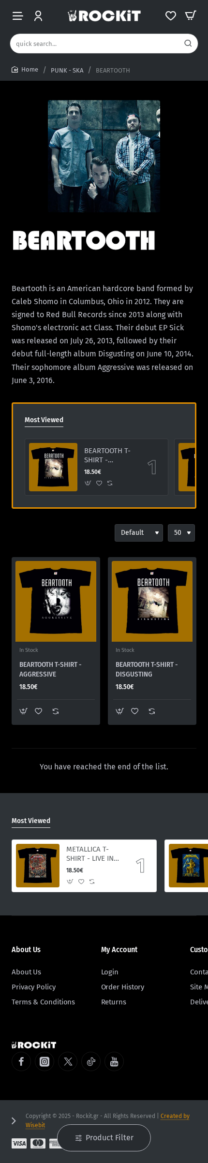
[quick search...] (188, 43)
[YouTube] (114, 1061)
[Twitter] (67, 1061)
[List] (37, 533)
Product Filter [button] (110, 1137)
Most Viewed (44, 419)
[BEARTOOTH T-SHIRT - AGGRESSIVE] (55, 601)
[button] (88, 483)
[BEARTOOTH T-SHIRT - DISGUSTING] (53, 467)
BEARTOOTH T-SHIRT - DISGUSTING (107, 456)
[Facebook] (21, 1061)
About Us (26, 949)
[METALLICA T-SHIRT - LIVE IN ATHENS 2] (37, 865)
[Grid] (19, 533)
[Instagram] (44, 1061)
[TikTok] (91, 1061)
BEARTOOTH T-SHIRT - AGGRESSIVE (50, 669)
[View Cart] (190, 15)
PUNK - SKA (67, 70)
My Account (119, 949)
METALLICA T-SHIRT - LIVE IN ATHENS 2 (90, 854)
